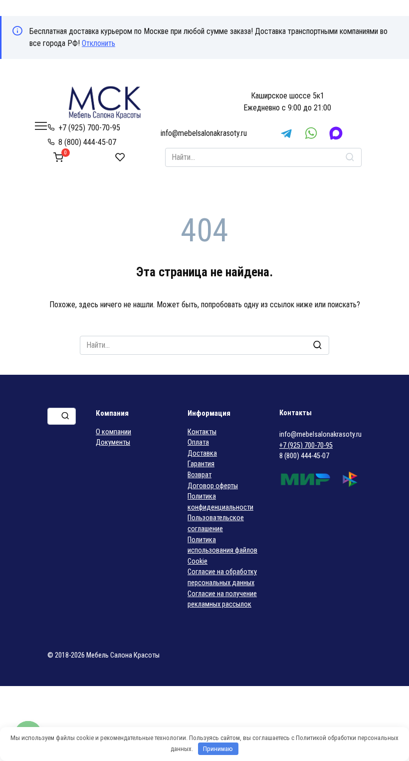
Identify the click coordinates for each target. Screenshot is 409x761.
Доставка (202, 453)
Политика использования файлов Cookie (222, 551)
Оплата (198, 442)
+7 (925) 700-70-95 (89, 127)
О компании (113, 432)
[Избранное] (120, 157)
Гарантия (201, 464)
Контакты (202, 432)
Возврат (199, 475)
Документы (113, 442)
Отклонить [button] (98, 43)
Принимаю (218, 749)
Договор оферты (213, 486)
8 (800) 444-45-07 (87, 142)
